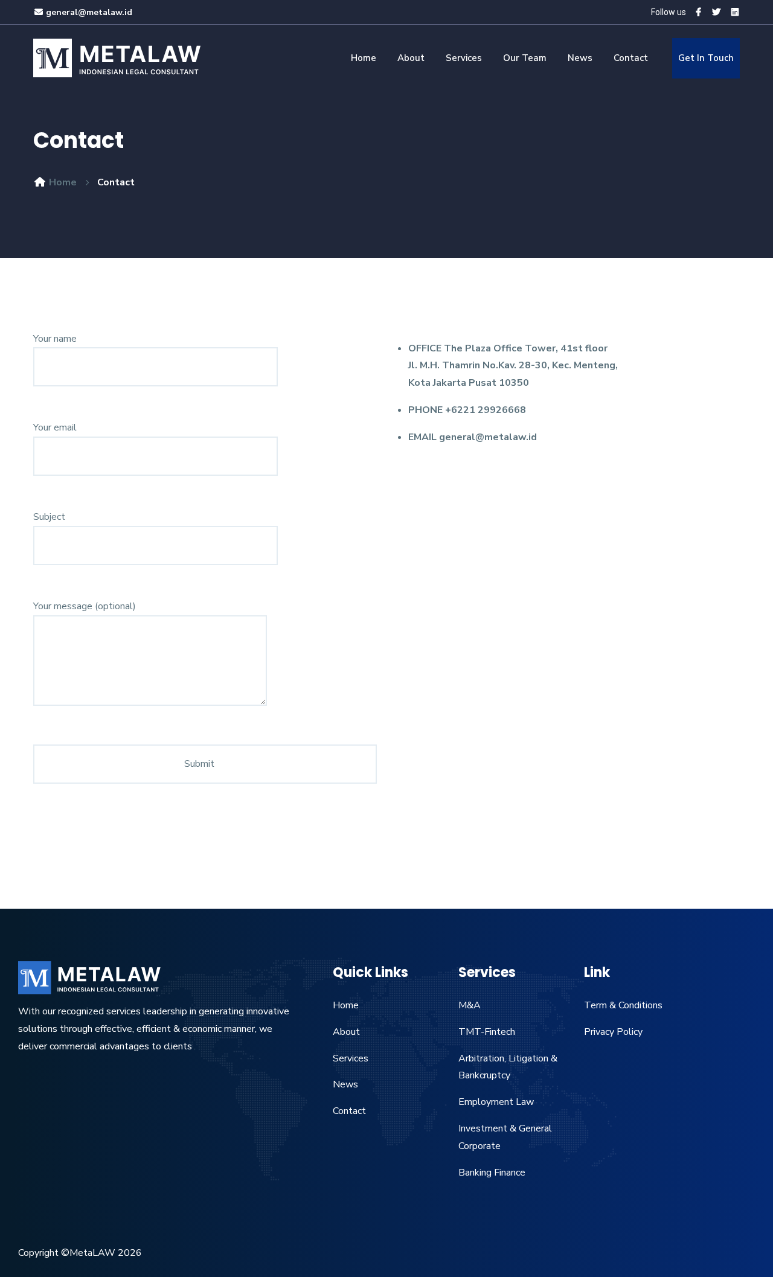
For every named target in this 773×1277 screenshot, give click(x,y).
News (580, 58)
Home (363, 58)
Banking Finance (491, 1172)
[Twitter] (716, 12)
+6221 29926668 (485, 410)
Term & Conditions (623, 1005)
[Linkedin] (735, 12)
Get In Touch (706, 58)
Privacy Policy (613, 1032)
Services (464, 58)
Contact (631, 58)
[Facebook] (698, 12)
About (411, 58)
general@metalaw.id (89, 12)
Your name (55, 338)
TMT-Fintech (486, 1032)
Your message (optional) (84, 606)
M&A (469, 1005)
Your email (55, 427)
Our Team (525, 58)
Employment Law (496, 1102)
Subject (49, 516)
